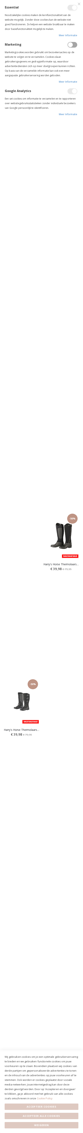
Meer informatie (68, 35)
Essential (72, 7)
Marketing (72, 45)
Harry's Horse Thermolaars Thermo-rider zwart (22, 730)
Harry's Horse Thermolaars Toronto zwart (61, 564)
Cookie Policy (45, 1098)
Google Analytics (72, 91)
